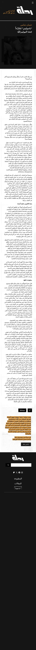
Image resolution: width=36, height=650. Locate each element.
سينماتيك (22, 410)
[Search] (8, 465)
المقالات (18, 483)
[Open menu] (32, 2)
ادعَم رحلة (26, 444)
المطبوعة (18, 479)
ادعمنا (17, 488)
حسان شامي (26, 25)
